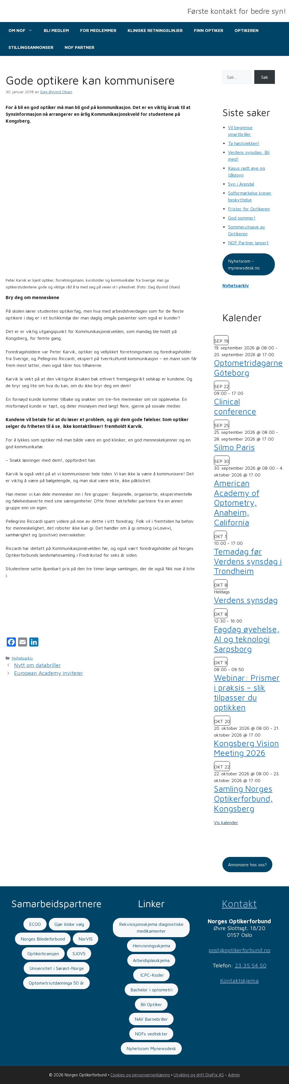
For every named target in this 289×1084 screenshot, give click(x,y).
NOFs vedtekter (151, 1033)
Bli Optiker (151, 1004)
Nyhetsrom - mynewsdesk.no (244, 264)
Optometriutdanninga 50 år (56, 982)
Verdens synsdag (246, 600)
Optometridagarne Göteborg (248, 367)
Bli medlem (56, 30)
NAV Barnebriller (151, 1019)
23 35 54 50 (250, 965)
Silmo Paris (234, 447)
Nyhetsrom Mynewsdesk (151, 1048)
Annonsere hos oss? (247, 864)
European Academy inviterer (48, 673)
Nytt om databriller (37, 665)
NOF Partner (79, 47)
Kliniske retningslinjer (155, 30)
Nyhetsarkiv (22, 658)
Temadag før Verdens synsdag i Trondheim (248, 561)
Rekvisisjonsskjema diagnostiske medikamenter (151, 927)
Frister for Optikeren (249, 208)
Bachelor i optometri (151, 989)
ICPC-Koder (151, 975)
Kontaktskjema (239, 980)
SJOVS (79, 953)
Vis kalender (226, 822)
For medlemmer (98, 30)
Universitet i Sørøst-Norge (56, 968)
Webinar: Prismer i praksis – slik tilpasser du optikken (247, 692)
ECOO (35, 924)
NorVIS (85, 938)
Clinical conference (235, 406)
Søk (264, 77)
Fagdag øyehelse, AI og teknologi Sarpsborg (246, 639)
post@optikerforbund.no (239, 950)
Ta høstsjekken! (243, 143)
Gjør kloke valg (69, 924)
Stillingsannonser (30, 47)
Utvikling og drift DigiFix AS (199, 1074)
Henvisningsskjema (151, 945)
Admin (234, 1074)
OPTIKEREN (247, 30)
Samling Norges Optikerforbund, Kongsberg (243, 798)
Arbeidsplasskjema (151, 960)
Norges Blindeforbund (43, 938)
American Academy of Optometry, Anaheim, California (236, 502)
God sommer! (241, 217)
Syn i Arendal (241, 183)
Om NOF (16, 30)
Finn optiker (208, 30)
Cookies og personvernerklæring (140, 1074)
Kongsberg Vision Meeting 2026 (246, 748)
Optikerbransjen (43, 953)
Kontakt (239, 903)
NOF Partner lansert (248, 242)
